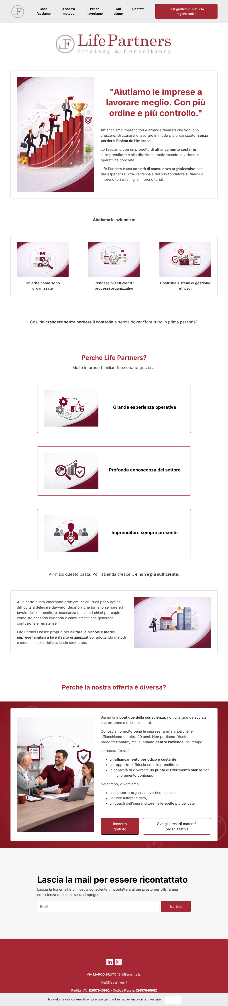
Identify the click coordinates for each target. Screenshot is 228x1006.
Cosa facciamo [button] (44, 11)
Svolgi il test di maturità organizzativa (177, 826)
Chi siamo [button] (118, 11)
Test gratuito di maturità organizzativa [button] (186, 11)
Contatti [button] (138, 9)
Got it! (172, 999)
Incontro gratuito (120, 826)
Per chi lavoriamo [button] (95, 11)
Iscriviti (176, 906)
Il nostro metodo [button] (68, 11)
